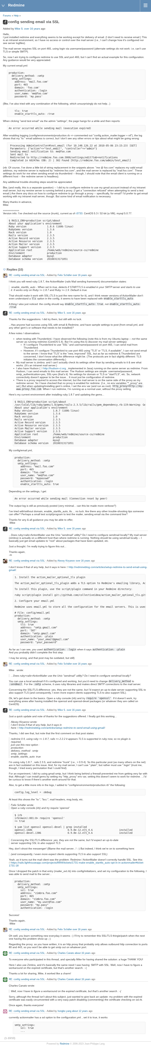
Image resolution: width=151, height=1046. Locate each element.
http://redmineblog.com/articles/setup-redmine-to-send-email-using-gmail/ (62, 727)
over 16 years (32, 28)
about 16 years (83, 953)
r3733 (79, 213)
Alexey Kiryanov (66, 560)
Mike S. (19, 28)
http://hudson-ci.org (54, 368)
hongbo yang (64, 1011)
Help (16, 15)
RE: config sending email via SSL (27, 275)
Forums (7, 15)
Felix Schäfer (65, 275)
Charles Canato (66, 953)
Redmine (64, 1043)
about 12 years (80, 1011)
